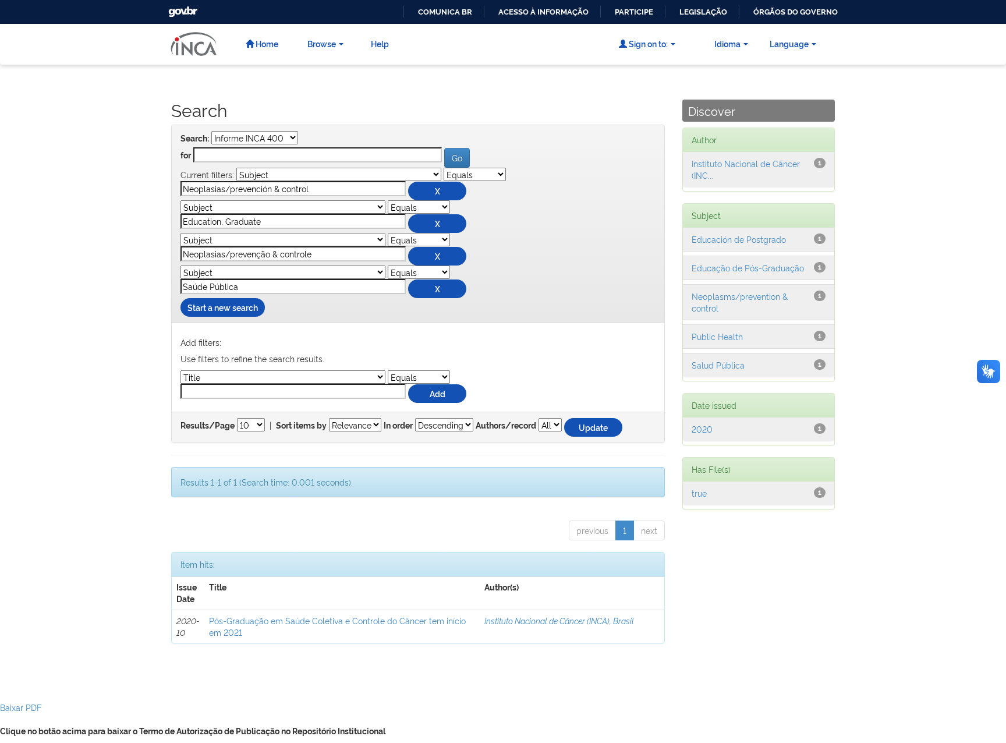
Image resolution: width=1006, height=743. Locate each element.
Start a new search (222, 307)
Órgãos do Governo (795, 12)
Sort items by (301, 425)
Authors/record (506, 425)
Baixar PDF (20, 707)
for (185, 155)
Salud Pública (718, 364)
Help (380, 43)
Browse (321, 43)
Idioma (727, 43)
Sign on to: (647, 43)
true (699, 492)
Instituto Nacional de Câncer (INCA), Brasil (559, 620)
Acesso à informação (543, 12)
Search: (194, 138)
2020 (702, 428)
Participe (634, 12)
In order (398, 425)
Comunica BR (445, 12)
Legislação (703, 12)
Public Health (717, 336)
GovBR (181, 8)
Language (789, 43)
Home (266, 43)
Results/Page (207, 425)
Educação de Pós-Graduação (748, 267)
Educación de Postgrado (739, 239)
